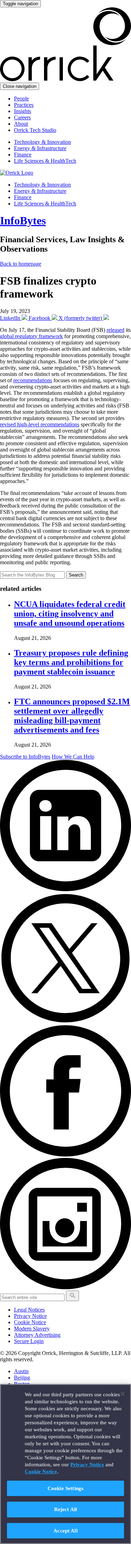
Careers (22, 117)
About (21, 124)
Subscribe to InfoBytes (25, 757)
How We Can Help (73, 757)
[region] (65, 1464)
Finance (22, 155)
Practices (24, 105)
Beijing (22, 1378)
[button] (72, 1296)
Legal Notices (29, 1310)
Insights (22, 111)
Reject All (65, 1509)
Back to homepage (20, 264)
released (115, 330)
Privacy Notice (30, 1316)
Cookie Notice (30, 1322)
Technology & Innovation (42, 142)
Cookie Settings (65, 1488)
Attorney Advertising (37, 1335)
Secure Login (29, 1341)
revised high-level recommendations (39, 424)
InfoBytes (23, 220)
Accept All (65, 1530)
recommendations (32, 380)
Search (76, 575)
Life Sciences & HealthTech (45, 161)
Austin (21, 1371)
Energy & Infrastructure (40, 148)
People (21, 99)
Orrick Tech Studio (35, 130)
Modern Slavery (32, 1329)
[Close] (122, 1394)
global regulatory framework (31, 336)
